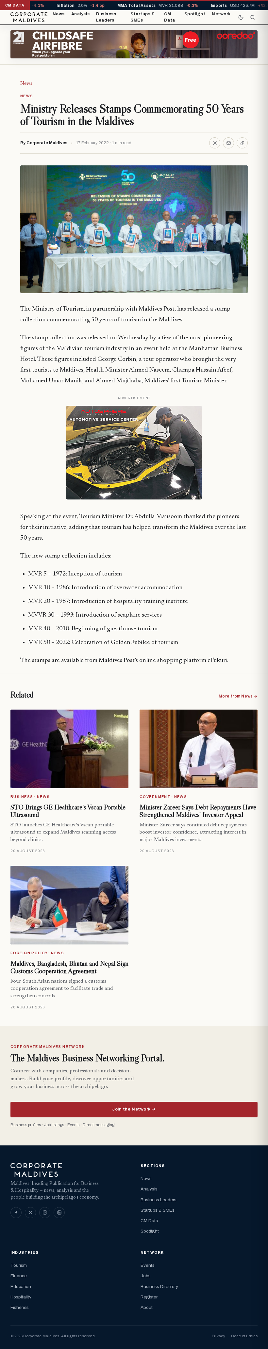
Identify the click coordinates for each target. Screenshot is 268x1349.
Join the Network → (134, 1109)
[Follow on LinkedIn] (59, 1212)
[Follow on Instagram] (44, 1212)
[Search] (253, 17)
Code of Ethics (244, 1336)
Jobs (146, 1275)
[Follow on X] (30, 1212)
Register (149, 1297)
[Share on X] (214, 142)
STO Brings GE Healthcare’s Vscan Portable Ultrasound (68, 811)
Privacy (218, 1336)
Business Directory (159, 1286)
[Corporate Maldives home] (28, 17)
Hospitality (20, 1297)
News (59, 14)
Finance (18, 1275)
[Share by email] (228, 142)
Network (221, 14)
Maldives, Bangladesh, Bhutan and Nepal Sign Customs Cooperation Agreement (69, 967)
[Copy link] (242, 142)
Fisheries (19, 1307)
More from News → (238, 696)
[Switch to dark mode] (241, 17)
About (147, 1307)
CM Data (169, 17)
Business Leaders (106, 17)
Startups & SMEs (142, 17)
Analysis (80, 14)
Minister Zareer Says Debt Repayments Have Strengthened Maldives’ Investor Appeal (198, 811)
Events (148, 1265)
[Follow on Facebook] (16, 1212)
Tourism (18, 1265)
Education (20, 1286)
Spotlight (195, 14)
